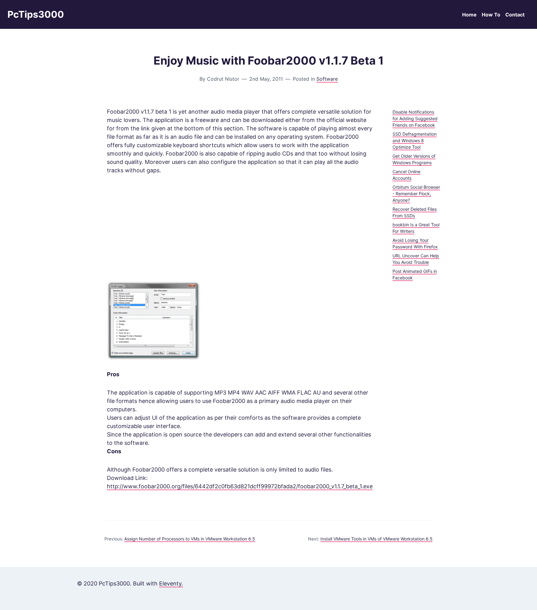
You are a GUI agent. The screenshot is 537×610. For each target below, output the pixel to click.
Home (469, 14)
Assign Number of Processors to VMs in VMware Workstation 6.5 (189, 538)
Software (327, 79)
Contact (515, 14)
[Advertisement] (240, 227)
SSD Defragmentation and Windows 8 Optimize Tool (414, 140)
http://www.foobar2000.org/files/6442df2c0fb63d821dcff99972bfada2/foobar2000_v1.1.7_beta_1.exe (240, 486)
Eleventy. (171, 583)
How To (491, 14)
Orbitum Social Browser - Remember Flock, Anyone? (416, 193)
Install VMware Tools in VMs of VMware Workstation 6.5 (376, 538)
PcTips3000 (35, 14)
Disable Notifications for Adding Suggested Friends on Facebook (415, 118)
